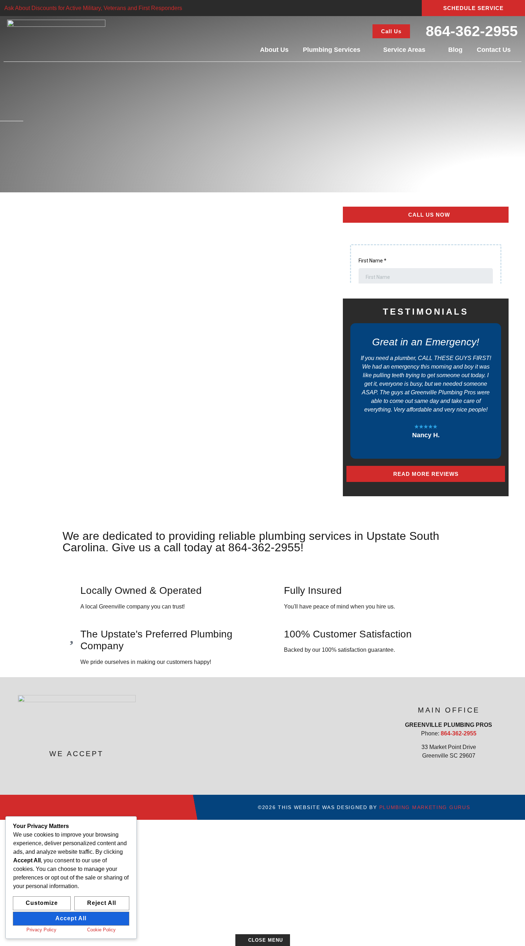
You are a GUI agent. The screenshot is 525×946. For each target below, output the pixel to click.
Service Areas (404, 49)
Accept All (70, 918)
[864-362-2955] (419, 30)
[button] (353, 391)
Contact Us (494, 49)
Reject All (101, 903)
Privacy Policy (41, 929)
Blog (455, 49)
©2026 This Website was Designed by (364, 807)
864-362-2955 (472, 31)
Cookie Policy (101, 929)
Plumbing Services (331, 49)
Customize (42, 903)
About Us (274, 49)
